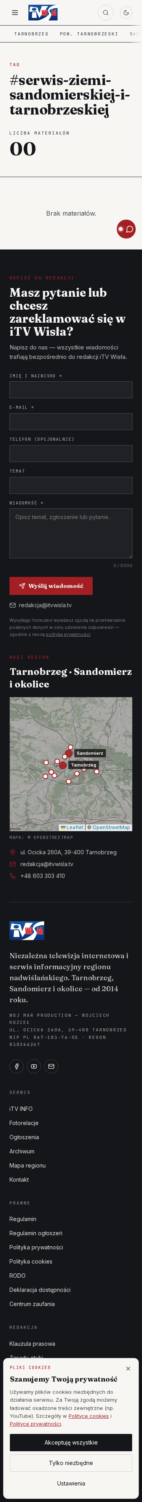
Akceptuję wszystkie (71, 1442)
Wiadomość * (26, 503)
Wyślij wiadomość (55, 585)
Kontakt (19, 1179)
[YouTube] (34, 1066)
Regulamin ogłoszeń (35, 1233)
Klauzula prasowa (32, 1343)
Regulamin (22, 1219)
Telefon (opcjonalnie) (42, 439)
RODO (17, 1275)
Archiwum (21, 1151)
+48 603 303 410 (43, 875)
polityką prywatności (68, 634)
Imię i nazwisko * (35, 376)
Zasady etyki (26, 1357)
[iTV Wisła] (26, 930)
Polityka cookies (30, 1261)
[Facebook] (16, 1066)
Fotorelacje (24, 1123)
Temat (17, 471)
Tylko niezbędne (71, 1463)
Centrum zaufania (32, 1304)
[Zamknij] (128, 1369)
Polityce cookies (89, 1416)
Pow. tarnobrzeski (89, 34)
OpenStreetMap (111, 827)
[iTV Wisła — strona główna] (43, 12)
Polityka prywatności (36, 1247)
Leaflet (74, 827)
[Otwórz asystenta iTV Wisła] (126, 229)
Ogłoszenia (24, 1137)
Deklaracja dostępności (40, 1289)
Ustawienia (71, 1483)
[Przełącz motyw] (126, 12)
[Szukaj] (106, 12)
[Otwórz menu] (15, 12)
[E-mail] (51, 1066)
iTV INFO (21, 1108)
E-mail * (21, 407)
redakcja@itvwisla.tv (45, 605)
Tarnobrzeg (31, 34)
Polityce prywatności (35, 1424)
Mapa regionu (27, 1165)
